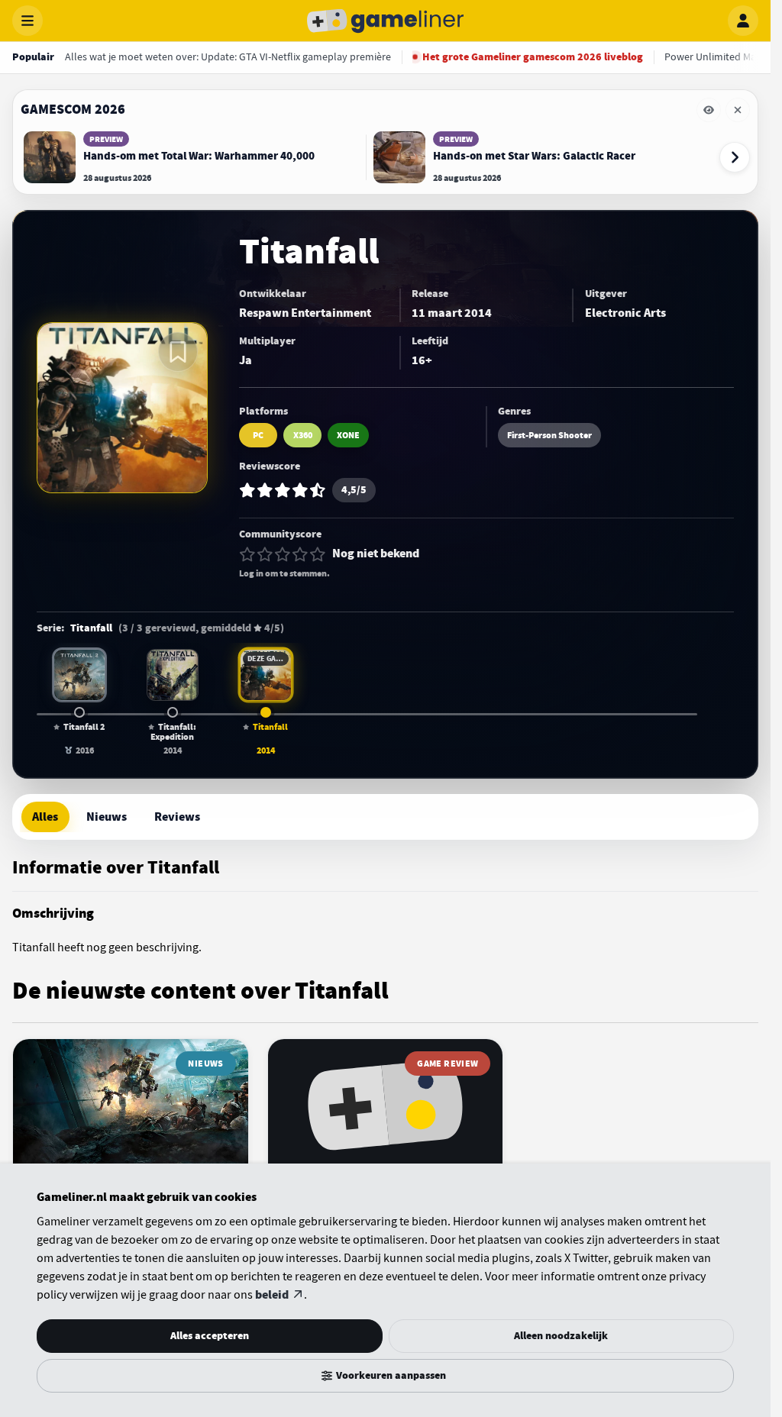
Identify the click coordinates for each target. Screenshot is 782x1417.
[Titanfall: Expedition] (173, 675)
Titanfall (91, 628)
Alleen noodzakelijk (561, 1335)
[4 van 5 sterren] (300, 554)
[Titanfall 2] (79, 675)
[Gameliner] (385, 20)
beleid (272, 1294)
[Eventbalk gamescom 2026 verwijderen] (737, 110)
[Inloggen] (743, 20)
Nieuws (106, 817)
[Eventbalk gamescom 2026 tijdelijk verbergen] (708, 110)
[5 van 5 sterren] (317, 554)
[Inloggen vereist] (178, 352)
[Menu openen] (27, 20)
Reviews (177, 817)
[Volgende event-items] (734, 157)
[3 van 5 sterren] (282, 554)
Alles (45, 817)
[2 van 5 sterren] (265, 554)
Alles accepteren (209, 1335)
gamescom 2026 (73, 109)
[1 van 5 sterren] (247, 554)
